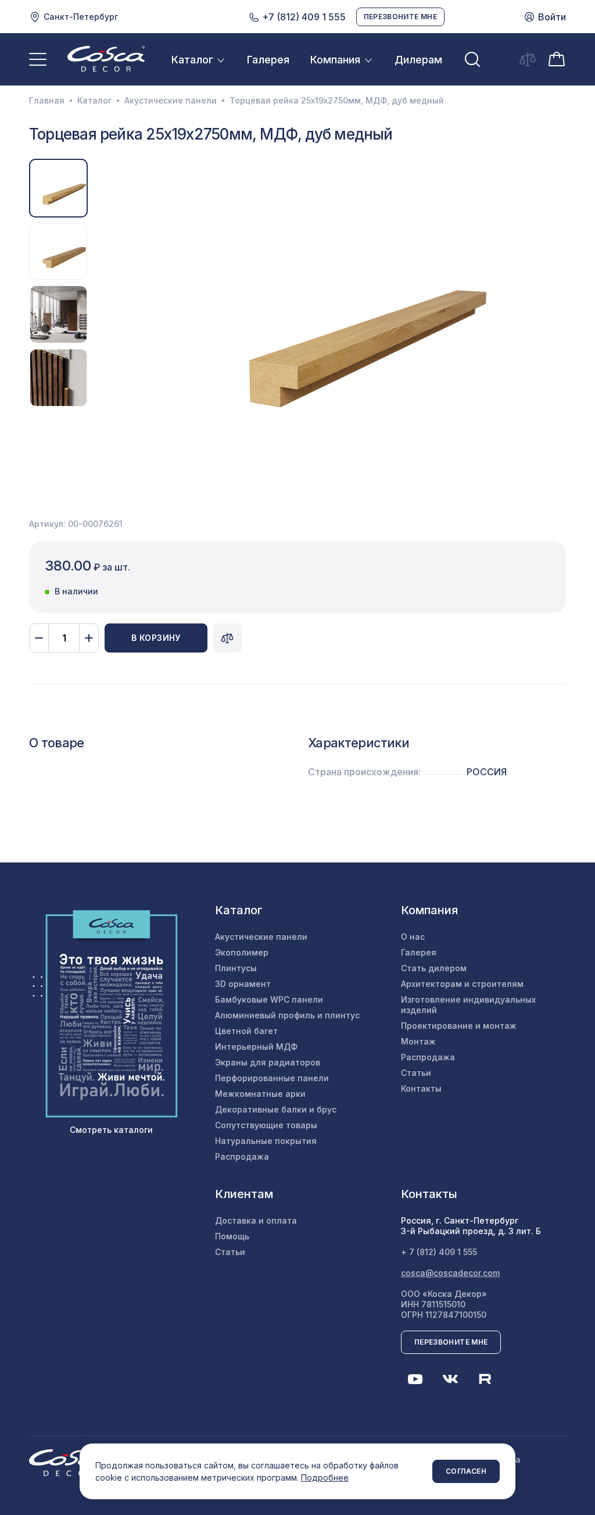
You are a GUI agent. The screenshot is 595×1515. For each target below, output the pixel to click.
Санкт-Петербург (81, 17)
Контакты (421, 1088)
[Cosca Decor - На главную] (106, 59)
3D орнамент (243, 984)
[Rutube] (485, 1378)
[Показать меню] (37, 59)
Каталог (192, 60)
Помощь (232, 1236)
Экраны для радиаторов (267, 1062)
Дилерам (418, 60)
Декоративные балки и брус (275, 1109)
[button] (106, 314)
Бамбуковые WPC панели (269, 999)
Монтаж (418, 1041)
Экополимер (241, 952)
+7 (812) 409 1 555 (303, 17)
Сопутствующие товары (266, 1125)
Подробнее (325, 1477)
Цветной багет (246, 1031)
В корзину (156, 638)
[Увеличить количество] (89, 638)
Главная (46, 100)
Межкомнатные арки (260, 1094)
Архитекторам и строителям (462, 984)
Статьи (416, 1073)
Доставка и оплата (256, 1220)
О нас (413, 937)
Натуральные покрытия (266, 1141)
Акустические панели (170, 100)
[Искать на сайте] (472, 59)
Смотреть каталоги (111, 1130)
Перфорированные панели (272, 1078)
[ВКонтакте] (450, 1378)
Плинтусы (236, 968)
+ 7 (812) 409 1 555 (439, 1252)
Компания (335, 60)
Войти (552, 17)
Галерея (268, 60)
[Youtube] (415, 1378)
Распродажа (242, 1156)
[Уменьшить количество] (39, 638)
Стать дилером (434, 968)
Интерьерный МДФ (256, 1046)
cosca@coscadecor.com (450, 1273)
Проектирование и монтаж (459, 1026)
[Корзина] (556, 59)
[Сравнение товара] (227, 638)
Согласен (466, 1471)
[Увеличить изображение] (336, 314)
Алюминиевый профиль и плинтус (287, 1015)
